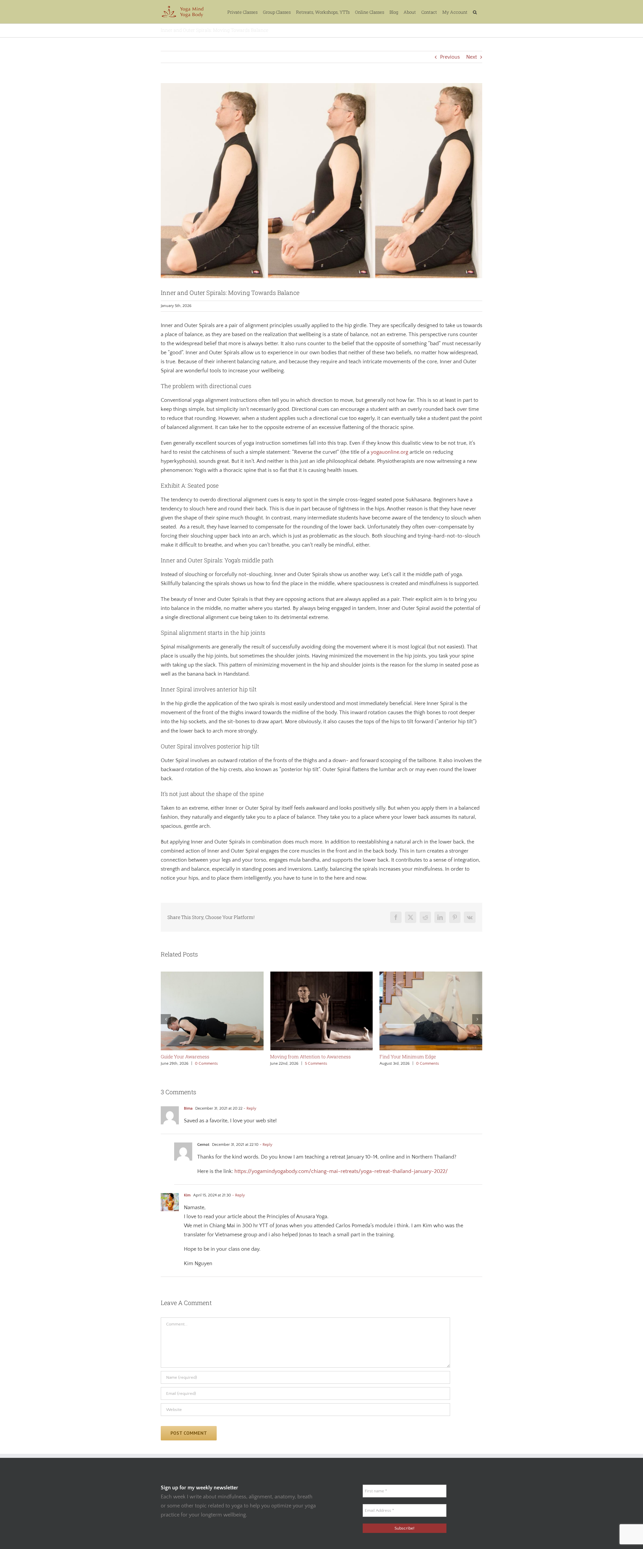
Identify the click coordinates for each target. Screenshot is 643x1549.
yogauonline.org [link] (389, 452)
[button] (475, 11)
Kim (187, 1195)
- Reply (249, 1108)
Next (471, 57)
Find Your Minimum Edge (407, 1056)
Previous (450, 57)
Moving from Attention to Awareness (310, 1056)
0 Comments (206, 1063)
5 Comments (316, 1063)
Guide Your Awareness (185, 1056)
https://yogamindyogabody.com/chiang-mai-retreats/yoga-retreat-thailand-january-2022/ (341, 1171)
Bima (188, 1108)
